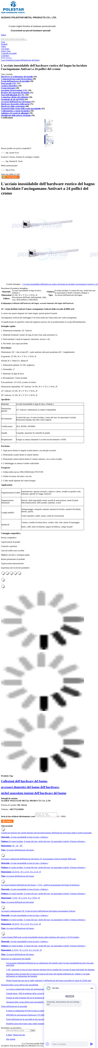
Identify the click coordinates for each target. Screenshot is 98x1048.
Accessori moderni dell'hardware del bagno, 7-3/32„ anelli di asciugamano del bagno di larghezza (40, 885)
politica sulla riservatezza (11, 1043)
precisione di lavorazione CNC (14, 90)
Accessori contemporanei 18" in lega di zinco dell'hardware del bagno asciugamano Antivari (38, 911)
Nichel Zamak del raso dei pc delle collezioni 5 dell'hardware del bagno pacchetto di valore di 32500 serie (48, 980)
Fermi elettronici (8, 88)
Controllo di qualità (9, 53)
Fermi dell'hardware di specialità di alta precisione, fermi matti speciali (34, 1019)
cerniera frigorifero (9, 86)
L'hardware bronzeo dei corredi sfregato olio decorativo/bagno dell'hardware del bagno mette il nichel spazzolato (46, 833)
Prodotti (4, 44)
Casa (3, 42)
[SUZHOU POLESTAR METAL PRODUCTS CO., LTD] (13, 13)
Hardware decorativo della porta (15, 104)
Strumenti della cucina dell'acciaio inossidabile (21, 108)
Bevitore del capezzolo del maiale (15, 92)
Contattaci (5, 55)
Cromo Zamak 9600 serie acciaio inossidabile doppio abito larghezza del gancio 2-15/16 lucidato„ (40, 937)
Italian (3, 35)
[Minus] (91, 988)
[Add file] (47, 1044)
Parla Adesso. (6, 58)
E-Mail (9, 1035)
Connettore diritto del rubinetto (14, 97)
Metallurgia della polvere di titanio (16, 115)
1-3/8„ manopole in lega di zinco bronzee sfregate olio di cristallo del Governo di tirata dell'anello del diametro (50, 970)
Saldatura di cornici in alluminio (15, 113)
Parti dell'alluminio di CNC (13, 95)
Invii (32, 1030)
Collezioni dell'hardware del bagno (24, 781)
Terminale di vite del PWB (12, 99)
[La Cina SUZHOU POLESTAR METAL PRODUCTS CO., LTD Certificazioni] (49, 132)
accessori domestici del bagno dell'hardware (30, 787)
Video (3, 46)
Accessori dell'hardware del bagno (26, 60)
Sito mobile (10, 1039)
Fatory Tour (6, 51)
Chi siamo (5, 49)
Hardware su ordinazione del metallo (17, 77)
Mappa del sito (19, 1035)
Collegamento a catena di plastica (15, 111)
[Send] (92, 1044)
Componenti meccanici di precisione (16, 79)
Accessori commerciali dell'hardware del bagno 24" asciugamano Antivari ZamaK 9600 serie (38, 859)
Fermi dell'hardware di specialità (15, 81)
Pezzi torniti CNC (8, 83)
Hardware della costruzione (13, 106)
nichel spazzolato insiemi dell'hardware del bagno (33, 793)
